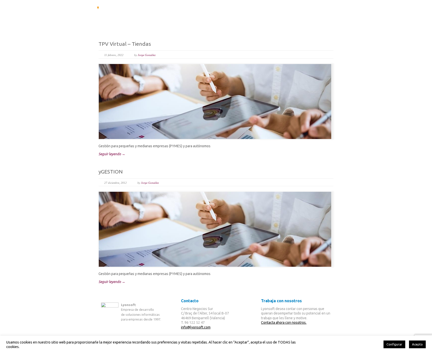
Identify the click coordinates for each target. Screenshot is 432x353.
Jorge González (147, 55)
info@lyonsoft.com (195, 327)
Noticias (301, 18)
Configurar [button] (394, 344)
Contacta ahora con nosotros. (283, 322)
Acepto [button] (417, 344)
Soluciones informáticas (199, 18)
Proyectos (275, 18)
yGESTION (110, 171)
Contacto (326, 18)
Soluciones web (243, 18)
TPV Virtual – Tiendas (124, 44)
